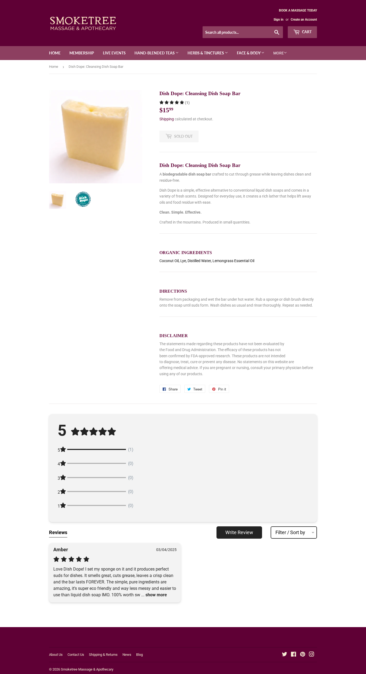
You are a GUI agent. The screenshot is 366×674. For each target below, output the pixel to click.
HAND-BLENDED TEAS (155, 53)
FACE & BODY (249, 53)
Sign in (278, 19)
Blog (139, 655)
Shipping (166, 119)
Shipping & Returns (103, 655)
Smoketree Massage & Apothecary (87, 669)
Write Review (239, 532)
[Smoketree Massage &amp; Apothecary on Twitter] (284, 655)
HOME (55, 53)
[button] (174, 102)
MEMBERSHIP (81, 53)
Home (53, 67)
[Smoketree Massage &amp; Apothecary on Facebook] (293, 655)
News (126, 655)
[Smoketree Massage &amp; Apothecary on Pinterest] (302, 655)
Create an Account (304, 19)
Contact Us (76, 655)
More (278, 53)
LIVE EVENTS (114, 53)
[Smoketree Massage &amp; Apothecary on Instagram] (311, 655)
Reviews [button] (58, 532)
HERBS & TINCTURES (206, 53)
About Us (56, 655)
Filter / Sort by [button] (290, 532)
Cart (306, 31)
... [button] (153, 594)
